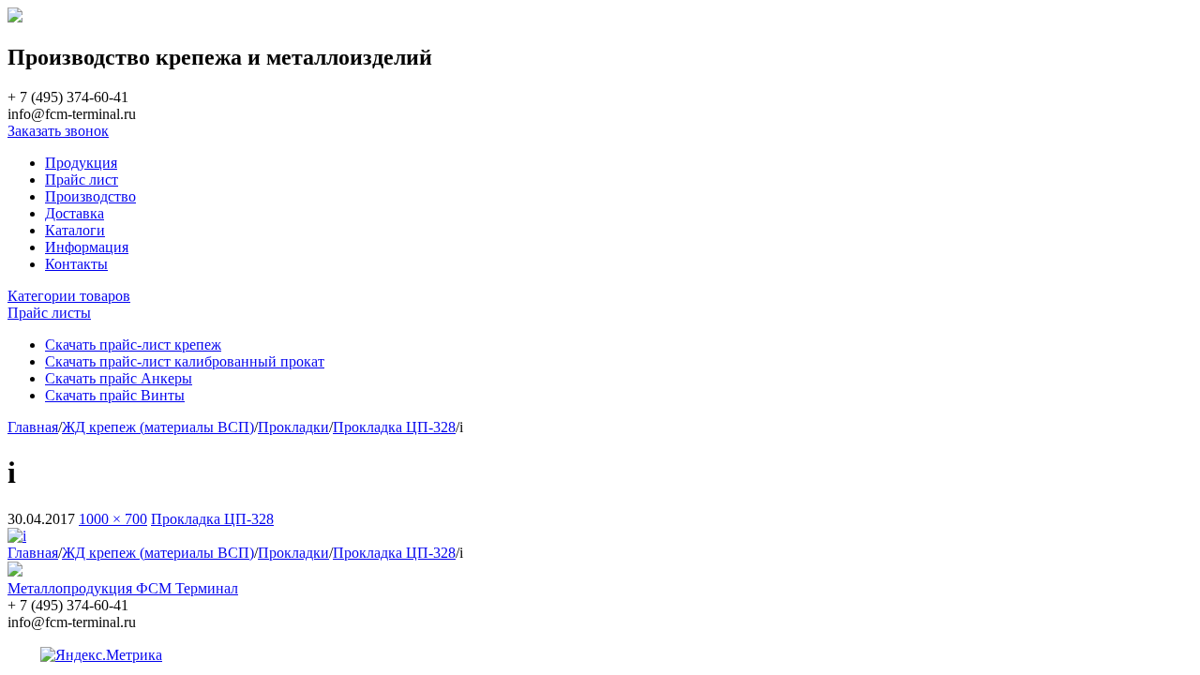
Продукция (81, 163)
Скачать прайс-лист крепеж (133, 344)
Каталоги (75, 230)
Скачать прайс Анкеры (118, 378)
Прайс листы (49, 313)
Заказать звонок (58, 131)
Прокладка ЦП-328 (212, 519)
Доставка (74, 213)
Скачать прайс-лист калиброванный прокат (184, 361)
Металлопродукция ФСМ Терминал (123, 588)
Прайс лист (81, 180)
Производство (90, 196)
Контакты (76, 264)
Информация (86, 247)
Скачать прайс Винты (115, 395)
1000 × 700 (113, 519)
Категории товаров (69, 296)
